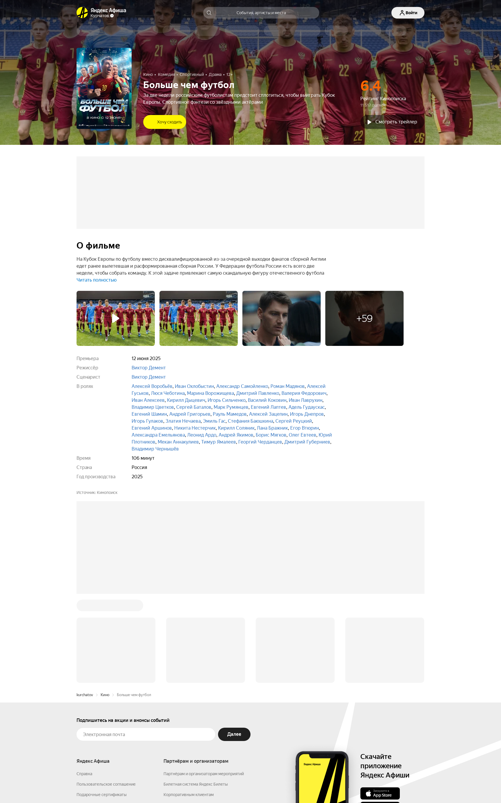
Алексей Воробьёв (152, 386)
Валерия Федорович (304, 393)
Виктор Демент (149, 368)
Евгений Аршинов (152, 428)
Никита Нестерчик (195, 428)
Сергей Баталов (193, 407)
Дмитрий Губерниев (307, 442)
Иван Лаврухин (305, 400)
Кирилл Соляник (236, 428)
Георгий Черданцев (260, 442)
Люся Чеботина (168, 393)
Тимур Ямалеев (218, 442)
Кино (105, 607)
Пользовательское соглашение (106, 696)
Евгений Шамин (149, 414)
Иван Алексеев (148, 400)
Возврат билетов (93, 717)
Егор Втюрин (304, 428)
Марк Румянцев (231, 407)
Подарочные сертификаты (102, 707)
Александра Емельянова (158, 435)
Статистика (173, 786)
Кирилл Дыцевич (186, 400)
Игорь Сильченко (227, 400)
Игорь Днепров (307, 414)
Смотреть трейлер (396, 122)
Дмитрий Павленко (257, 393)
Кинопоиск (107, 492)
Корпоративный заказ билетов (193, 717)
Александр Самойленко (242, 386)
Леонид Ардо (201, 435)
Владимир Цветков (153, 407)
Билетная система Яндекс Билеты (196, 696)
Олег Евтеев (302, 435)
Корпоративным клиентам (189, 707)
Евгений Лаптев (268, 407)
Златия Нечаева (183, 421)
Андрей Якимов (236, 435)
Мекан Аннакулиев (178, 442)
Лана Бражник (272, 428)
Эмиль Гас (214, 421)
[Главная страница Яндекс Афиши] (82, 13)
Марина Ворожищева (210, 393)
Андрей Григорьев (189, 414)
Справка (84, 686)
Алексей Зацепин (268, 414)
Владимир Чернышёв (155, 449)
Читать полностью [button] (97, 280)
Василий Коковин (267, 400)
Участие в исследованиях (101, 727)
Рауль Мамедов (230, 414)
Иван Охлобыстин (194, 386)
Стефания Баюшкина (250, 421)
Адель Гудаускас (306, 407)
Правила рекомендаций (99, 738)
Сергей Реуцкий (293, 421)
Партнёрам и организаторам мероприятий (204, 686)
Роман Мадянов (288, 386)
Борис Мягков (271, 435)
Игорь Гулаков (147, 421)
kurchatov (85, 607)
